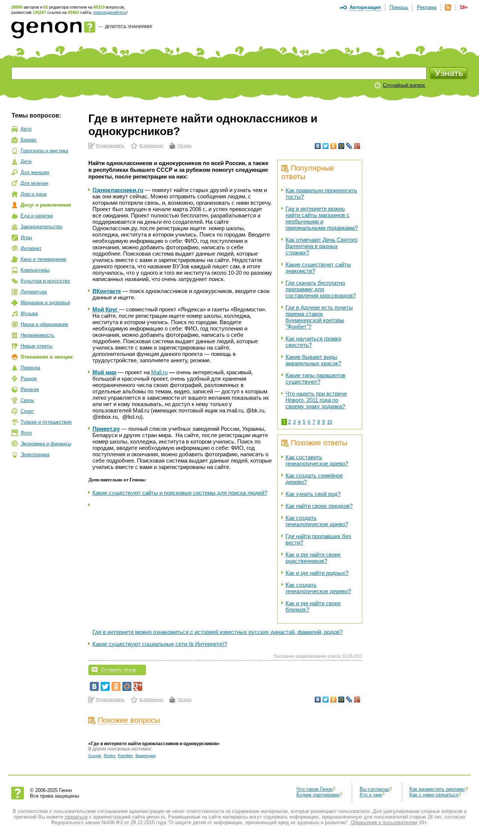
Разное (29, 378)
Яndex (110, 755)
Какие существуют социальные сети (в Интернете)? (159, 644)
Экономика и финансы (46, 443)
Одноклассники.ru (117, 190)
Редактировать (110, 145)
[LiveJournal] (349, 146)
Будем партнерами (317, 795)
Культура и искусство (45, 281)
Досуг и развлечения (46, 205)
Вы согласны (374, 789)
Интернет (31, 248)
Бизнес (29, 140)
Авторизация (365, 7)
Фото (26, 433)
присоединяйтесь (109, 12)
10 (329, 422)
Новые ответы (36, 346)
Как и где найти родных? (317, 573)
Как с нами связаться (433, 795)
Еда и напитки (37, 216)
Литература (34, 292)
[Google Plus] (357, 146)
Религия (30, 389)
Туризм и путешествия (46, 422)
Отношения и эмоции (47, 357)
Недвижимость (37, 335)
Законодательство (41, 226)
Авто (26, 129)
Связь (27, 400)
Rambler (125, 755)
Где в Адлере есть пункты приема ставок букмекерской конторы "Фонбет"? (319, 317)
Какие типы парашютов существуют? (315, 378)
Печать (185, 145)
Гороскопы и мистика (44, 150)
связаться (76, 817)
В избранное (151, 145)
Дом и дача (33, 194)
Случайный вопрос (404, 85)
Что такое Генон (314, 789)
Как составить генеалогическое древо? (317, 460)
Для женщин (35, 172)
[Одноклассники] (334, 146)
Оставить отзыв (119, 670)
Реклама (426, 7)
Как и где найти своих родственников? (313, 557)
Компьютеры (35, 270)
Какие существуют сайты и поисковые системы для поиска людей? (179, 493)
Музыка (29, 313)
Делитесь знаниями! (128, 26)
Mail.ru (159, 372)
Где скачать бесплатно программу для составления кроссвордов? (321, 289)
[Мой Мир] (341, 146)
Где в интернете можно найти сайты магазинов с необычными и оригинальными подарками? (322, 218)
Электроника (35, 454)
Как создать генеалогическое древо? (317, 521)
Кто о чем (371, 795)
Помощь (399, 7)
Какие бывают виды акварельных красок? (313, 360)
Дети (26, 161)
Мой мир (104, 372)
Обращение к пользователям (384, 822)
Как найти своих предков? (319, 506)
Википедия (145, 755)
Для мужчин (34, 183)
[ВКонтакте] (318, 146)
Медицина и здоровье (45, 302)
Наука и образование (44, 324)
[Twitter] (326, 146)
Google (94, 755)
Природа (30, 368)
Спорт (27, 411)
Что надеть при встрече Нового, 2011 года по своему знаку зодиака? (316, 399)
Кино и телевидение (43, 259)
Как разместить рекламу (437, 789)
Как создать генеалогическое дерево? (318, 588)
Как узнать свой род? (313, 494)
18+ (464, 7)
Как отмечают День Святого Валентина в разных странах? (321, 246)
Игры (26, 237)
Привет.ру (106, 429)
